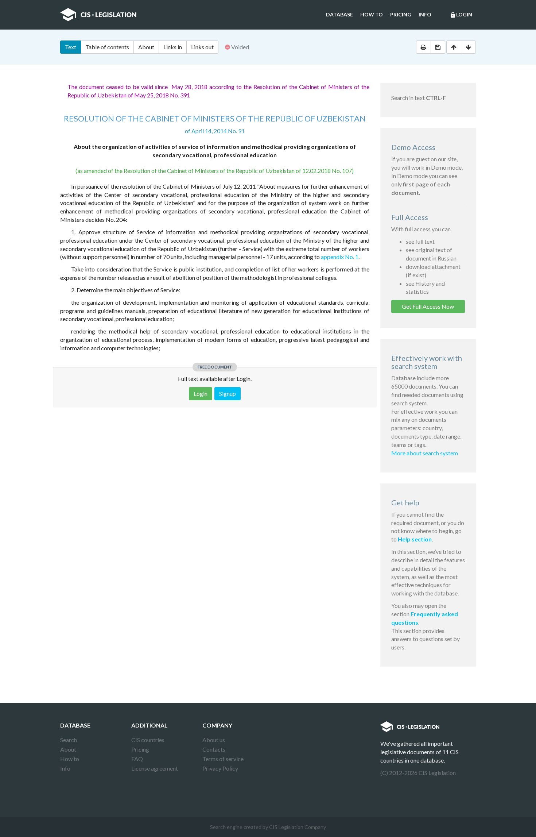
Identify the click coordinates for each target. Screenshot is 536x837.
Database (339, 14)
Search (68, 739)
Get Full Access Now (428, 306)
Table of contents (107, 46)
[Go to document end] (468, 47)
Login (461, 14)
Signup (227, 393)
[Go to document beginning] (453, 47)
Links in (172, 46)
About (146, 46)
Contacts (213, 749)
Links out (202, 46)
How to (371, 14)
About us (213, 739)
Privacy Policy (220, 768)
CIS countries (147, 739)
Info (425, 14)
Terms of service (223, 758)
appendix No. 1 (339, 256)
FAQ (137, 758)
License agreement (154, 768)
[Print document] (423, 47)
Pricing (400, 14)
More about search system (424, 453)
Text (70, 46)
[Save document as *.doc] (438, 47)
